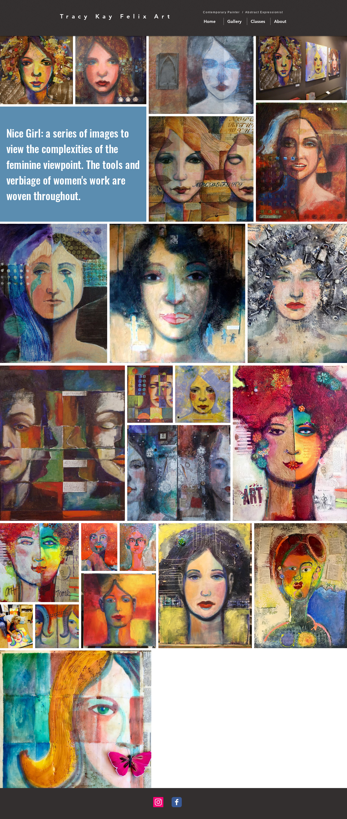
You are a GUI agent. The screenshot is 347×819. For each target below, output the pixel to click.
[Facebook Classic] (177, 802)
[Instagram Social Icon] (158, 802)
